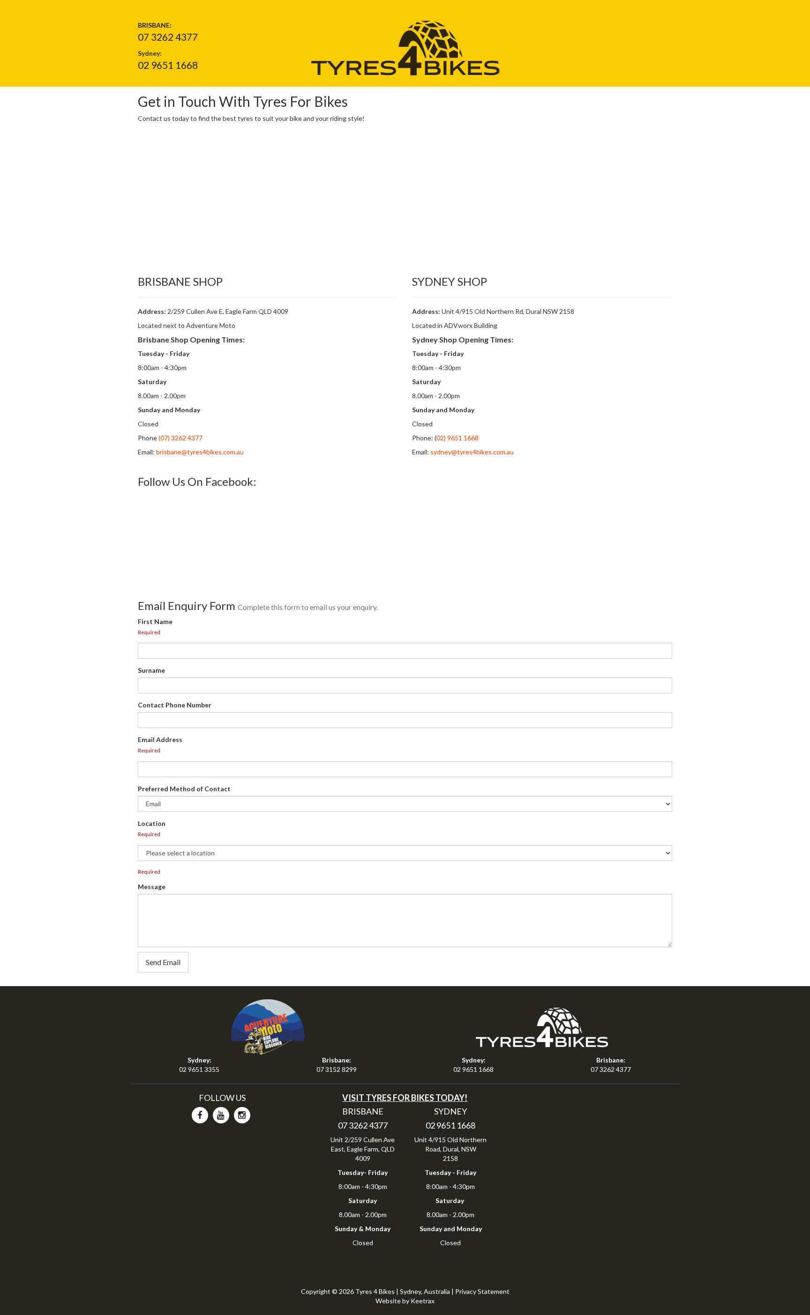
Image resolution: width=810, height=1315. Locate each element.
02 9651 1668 (168, 65)
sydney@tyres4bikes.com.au (472, 452)
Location (151, 823)
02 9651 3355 (199, 1069)
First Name (155, 621)
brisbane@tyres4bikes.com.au (200, 452)
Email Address (160, 739)
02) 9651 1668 (457, 438)
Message (151, 887)
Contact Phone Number (174, 705)
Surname (151, 670)
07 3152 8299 (336, 1069)
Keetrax (423, 1301)
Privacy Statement (482, 1291)
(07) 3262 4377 (179, 438)
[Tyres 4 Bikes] (405, 45)
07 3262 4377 (168, 37)
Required (149, 632)
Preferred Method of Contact (184, 789)
